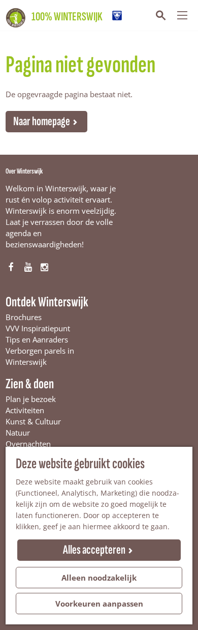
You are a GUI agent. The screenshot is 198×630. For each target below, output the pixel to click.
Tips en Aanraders (37, 339)
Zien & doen (30, 384)
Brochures (24, 317)
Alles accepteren (94, 550)
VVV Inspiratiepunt (38, 328)
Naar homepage (41, 121)
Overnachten (28, 444)
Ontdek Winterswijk (47, 302)
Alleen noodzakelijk (99, 577)
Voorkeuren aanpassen (99, 603)
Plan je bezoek (31, 399)
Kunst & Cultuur (33, 421)
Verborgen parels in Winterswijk (40, 356)
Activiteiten (25, 410)
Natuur (18, 432)
